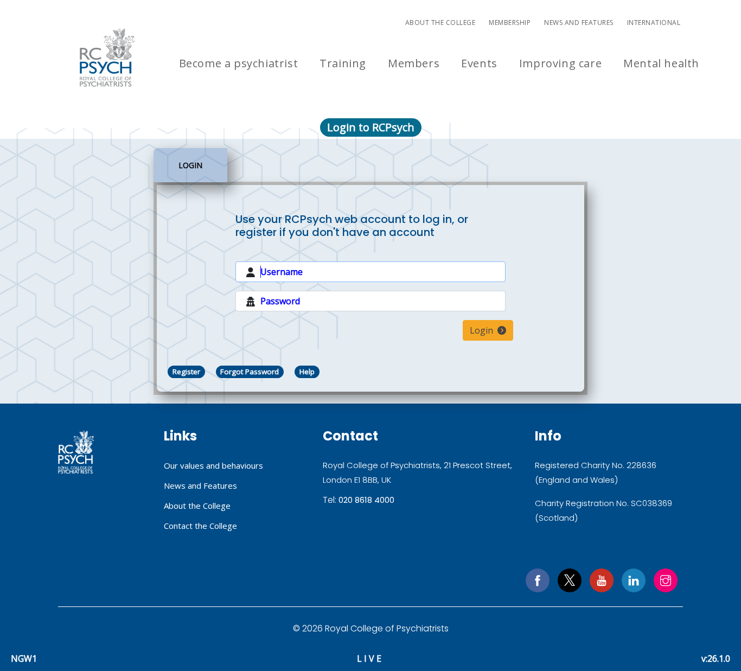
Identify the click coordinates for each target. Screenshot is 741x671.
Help (307, 371)
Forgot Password (249, 371)
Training (343, 63)
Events (479, 63)
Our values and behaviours (213, 465)
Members (413, 63)
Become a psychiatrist (238, 63)
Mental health (661, 63)
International (654, 22)
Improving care (560, 63)
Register (186, 371)
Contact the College (200, 525)
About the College (440, 22)
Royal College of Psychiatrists (76, 452)
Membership (510, 22)
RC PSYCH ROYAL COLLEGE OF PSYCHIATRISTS (107, 57)
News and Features (579, 22)
